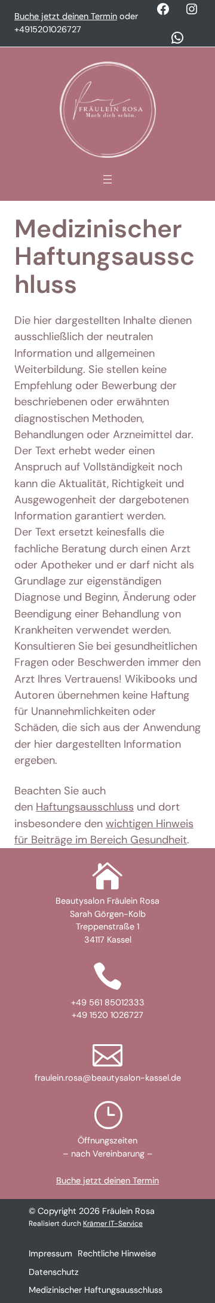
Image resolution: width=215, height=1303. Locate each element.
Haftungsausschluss (85, 807)
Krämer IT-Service (113, 1223)
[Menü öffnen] (107, 179)
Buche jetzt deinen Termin (65, 16)
